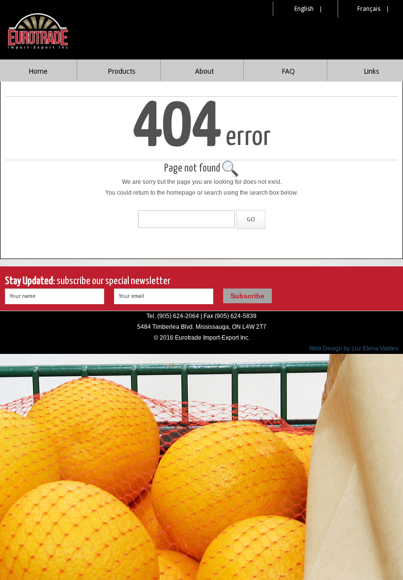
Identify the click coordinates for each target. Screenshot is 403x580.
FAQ (288, 71)
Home (38, 71)
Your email (131, 296)
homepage (181, 192)
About (204, 71)
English (304, 8)
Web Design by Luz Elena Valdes (353, 348)
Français (368, 8)
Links (371, 71)
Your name (22, 296)
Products (121, 71)
